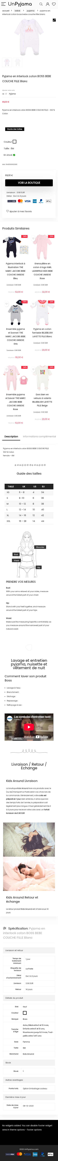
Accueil (5, 10)
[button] (54, 20)
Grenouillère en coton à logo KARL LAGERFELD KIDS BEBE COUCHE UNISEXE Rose (42, 271)
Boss (8, 680)
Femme (26, 1042)
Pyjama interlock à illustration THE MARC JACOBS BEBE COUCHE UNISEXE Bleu (15, 271)
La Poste (29, 968)
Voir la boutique (29, 183)
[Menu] (3, 4)
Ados (25, 1025)
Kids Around (15, 781)
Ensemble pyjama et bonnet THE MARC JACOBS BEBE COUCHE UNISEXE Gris (15, 336)
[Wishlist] (54, 4)
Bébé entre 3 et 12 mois (38, 1025)
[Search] (41, 4)
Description (11, 436)
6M (24, 1048)
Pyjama (30, 10)
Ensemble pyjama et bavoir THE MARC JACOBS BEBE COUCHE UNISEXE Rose (16, 402)
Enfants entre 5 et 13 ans (33, 1028)
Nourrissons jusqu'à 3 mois (35, 1032)
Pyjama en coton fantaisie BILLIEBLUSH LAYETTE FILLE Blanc (42, 333)
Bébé (17, 10)
